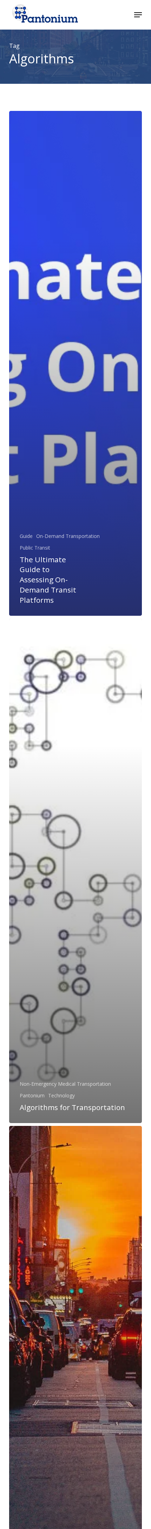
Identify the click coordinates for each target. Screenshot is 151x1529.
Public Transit (35, 547)
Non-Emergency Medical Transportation (65, 1083)
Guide (26, 536)
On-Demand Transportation (68, 536)
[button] (138, 14)
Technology (61, 1095)
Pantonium (32, 1095)
